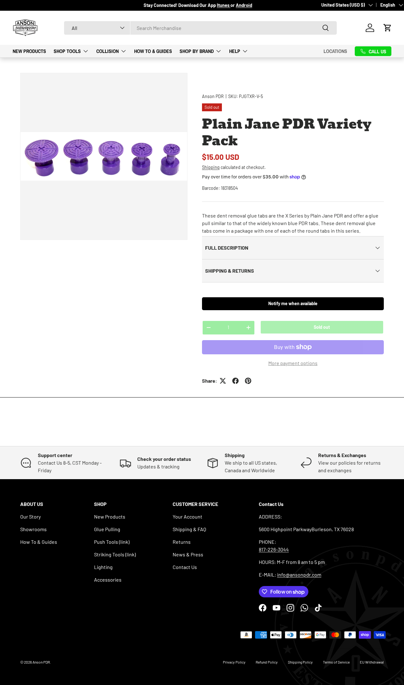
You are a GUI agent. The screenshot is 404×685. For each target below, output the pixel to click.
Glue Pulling (107, 529)
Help (234, 50)
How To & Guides (153, 50)
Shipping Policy (300, 662)
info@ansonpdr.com (299, 575)
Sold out (322, 327)
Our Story (30, 517)
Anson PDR (213, 96)
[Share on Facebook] (235, 380)
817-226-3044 (274, 549)
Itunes (223, 5)
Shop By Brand (197, 50)
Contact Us (185, 567)
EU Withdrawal (372, 662)
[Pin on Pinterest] (248, 380)
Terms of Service (336, 662)
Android (244, 5)
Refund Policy (267, 662)
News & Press (188, 554)
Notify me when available (293, 303)
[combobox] (200, 28)
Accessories (108, 580)
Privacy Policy (234, 662)
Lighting (103, 567)
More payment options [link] (293, 363)
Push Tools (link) (111, 542)
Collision (107, 50)
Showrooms (33, 529)
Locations (335, 51)
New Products (29, 50)
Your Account (187, 517)
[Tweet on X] (223, 380)
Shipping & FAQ (189, 529)
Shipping (211, 167)
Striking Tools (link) (115, 554)
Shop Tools (67, 50)
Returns (182, 542)
